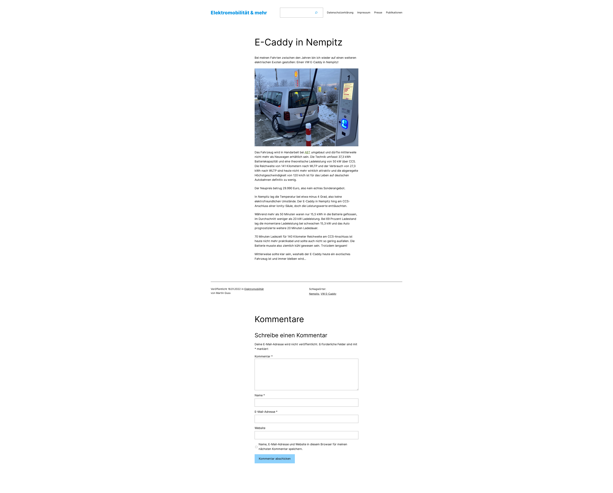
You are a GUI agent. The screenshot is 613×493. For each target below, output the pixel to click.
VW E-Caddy (328, 293)
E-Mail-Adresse (266, 411)
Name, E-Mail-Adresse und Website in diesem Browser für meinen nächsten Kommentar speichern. (303, 447)
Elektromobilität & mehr (239, 12)
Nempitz (314, 293)
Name (260, 395)
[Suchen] (316, 12)
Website (260, 428)
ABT (307, 152)
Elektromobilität (254, 289)
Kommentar (264, 356)
